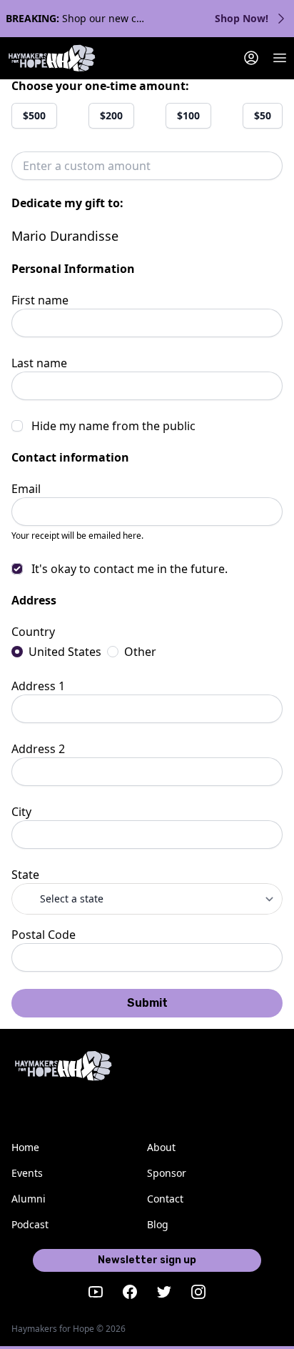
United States (65, 651)
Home (25, 1147)
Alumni (28, 1198)
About (161, 1147)
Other (140, 651)
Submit (147, 1003)
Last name (39, 363)
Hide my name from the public (113, 426)
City (21, 812)
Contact (165, 1198)
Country (33, 631)
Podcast (30, 1224)
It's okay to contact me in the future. (129, 569)
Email (26, 489)
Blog (157, 1224)
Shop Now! (241, 18)
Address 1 (38, 686)
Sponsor (166, 1173)
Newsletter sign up (147, 1260)
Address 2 (38, 749)
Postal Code (43, 934)
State (25, 874)
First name (40, 300)
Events (27, 1173)
